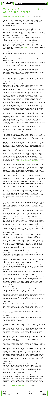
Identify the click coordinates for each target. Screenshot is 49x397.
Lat (42, 2)
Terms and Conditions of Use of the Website (21, 15)
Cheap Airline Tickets (32, 392)
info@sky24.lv (26, 47)
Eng (44, 2)
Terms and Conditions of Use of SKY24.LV (21, 385)
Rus (45, 2)
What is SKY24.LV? (5, 392)
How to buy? (12, 392)
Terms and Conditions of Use (22, 392)
